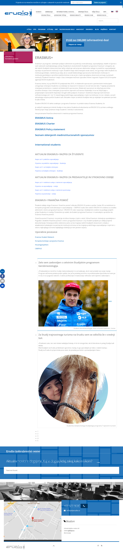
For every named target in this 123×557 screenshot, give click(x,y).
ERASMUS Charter (45, 123)
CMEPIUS (38, 249)
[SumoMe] (2, 285)
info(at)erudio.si (73, 510)
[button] (61, 2)
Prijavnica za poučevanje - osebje (45, 194)
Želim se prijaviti (100, 2)
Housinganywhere (41, 245)
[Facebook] (2, 276)
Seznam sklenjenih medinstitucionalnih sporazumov (64, 135)
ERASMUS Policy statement (50, 129)
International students (48, 144)
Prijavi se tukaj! (75, 44)
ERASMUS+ (9, 56)
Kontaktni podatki (11, 59)
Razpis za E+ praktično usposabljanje (47, 159)
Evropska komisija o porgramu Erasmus (49, 241)
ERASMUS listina (44, 117)
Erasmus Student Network (44, 237)
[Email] (2, 281)
